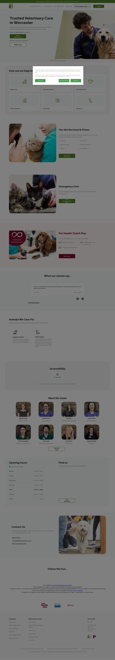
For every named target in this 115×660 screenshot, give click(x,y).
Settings (40, 80)
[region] (58, 75)
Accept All (75, 80)
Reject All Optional (64, 80)
